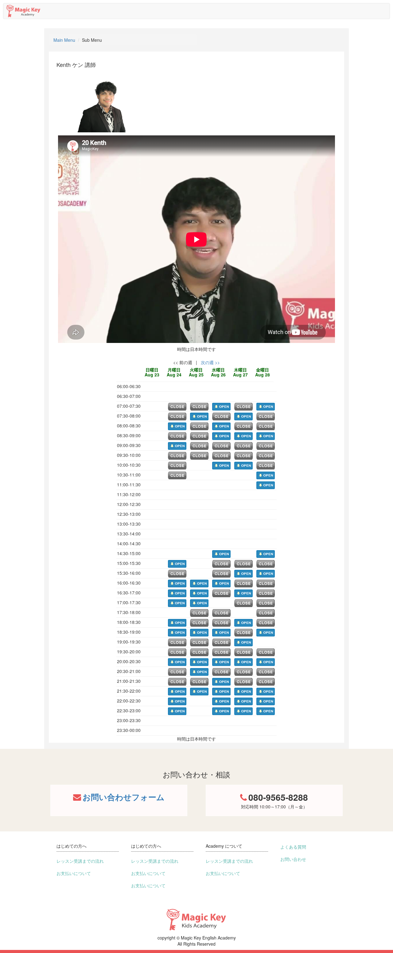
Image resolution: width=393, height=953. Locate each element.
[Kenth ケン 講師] (103, 101)
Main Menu (64, 40)
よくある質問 (293, 847)
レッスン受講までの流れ (80, 861)
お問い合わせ (293, 859)
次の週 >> (210, 362)
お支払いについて (73, 873)
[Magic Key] (23, 9)
